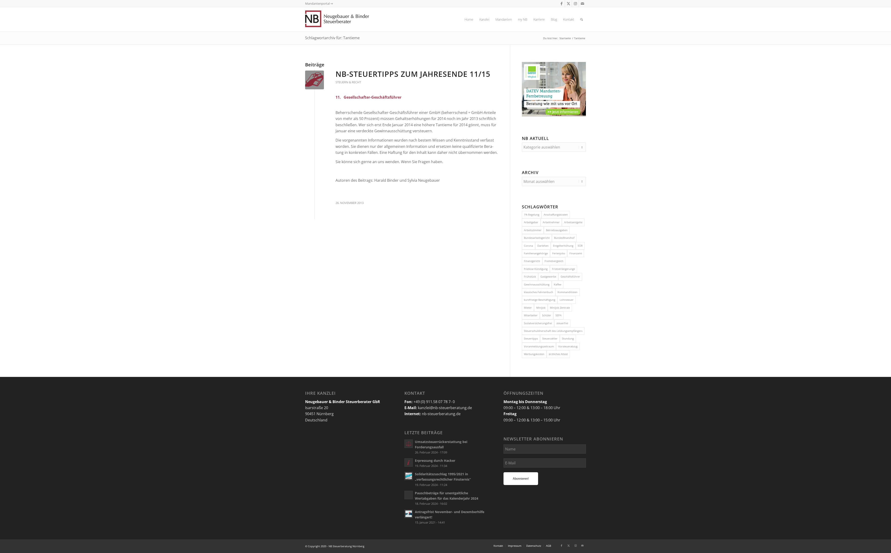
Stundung (568, 338)
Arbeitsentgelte (573, 222)
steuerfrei (562, 323)
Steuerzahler (550, 338)
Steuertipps (531, 338)
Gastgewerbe (548, 276)
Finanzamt (575, 253)
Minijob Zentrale (560, 307)
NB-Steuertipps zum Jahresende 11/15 (413, 74)
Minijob (541, 307)
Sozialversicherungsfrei (538, 323)
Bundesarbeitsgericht (537, 237)
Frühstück (530, 276)
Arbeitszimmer (533, 230)
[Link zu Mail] (582, 3)
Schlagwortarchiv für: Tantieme (332, 37)
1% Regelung (531, 214)
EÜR (580, 245)
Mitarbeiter (531, 315)
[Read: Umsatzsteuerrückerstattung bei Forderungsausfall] (408, 444)
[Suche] (581, 19)
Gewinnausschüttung (536, 284)
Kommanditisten (568, 292)
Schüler (546, 315)
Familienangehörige (536, 253)
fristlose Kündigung (536, 269)
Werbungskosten (534, 354)
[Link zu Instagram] (575, 3)
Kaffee (557, 284)
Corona (528, 245)
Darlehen (543, 245)
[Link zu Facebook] (561, 3)
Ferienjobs (558, 253)
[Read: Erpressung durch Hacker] (408, 462)
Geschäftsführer (570, 276)
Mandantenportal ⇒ (319, 3)
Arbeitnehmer (551, 222)
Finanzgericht (532, 261)
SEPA (558, 315)
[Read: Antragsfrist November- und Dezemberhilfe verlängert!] (408, 514)
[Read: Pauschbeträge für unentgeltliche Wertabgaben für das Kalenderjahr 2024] (408, 495)
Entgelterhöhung (563, 245)
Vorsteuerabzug (568, 346)
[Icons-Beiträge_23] (314, 80)
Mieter (528, 307)
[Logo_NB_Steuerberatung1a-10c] (344, 19)
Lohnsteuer (567, 299)
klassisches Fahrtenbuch (538, 292)
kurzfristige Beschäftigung (539, 299)
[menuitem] (469, 19)
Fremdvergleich (554, 261)
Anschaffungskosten (556, 214)
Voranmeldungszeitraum (539, 346)
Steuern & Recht (348, 82)
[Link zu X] (568, 3)
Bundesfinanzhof (564, 237)
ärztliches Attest (558, 354)
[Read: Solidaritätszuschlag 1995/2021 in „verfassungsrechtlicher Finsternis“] (408, 476)
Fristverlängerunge (563, 269)
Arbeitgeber (531, 222)
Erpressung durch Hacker (435, 460)
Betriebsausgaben (557, 230)
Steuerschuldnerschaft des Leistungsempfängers (553, 331)
